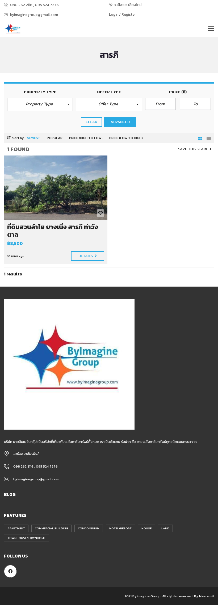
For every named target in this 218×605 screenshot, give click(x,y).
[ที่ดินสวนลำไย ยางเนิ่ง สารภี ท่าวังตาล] (55, 187)
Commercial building (51, 528)
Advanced (120, 122)
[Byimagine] (10, 28)
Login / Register (122, 14)
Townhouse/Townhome (26, 538)
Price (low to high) (126, 137)
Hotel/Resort (120, 528)
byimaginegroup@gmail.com (33, 15)
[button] (40, 104)
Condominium (88, 528)
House (146, 528)
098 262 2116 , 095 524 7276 (34, 5)
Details (86, 256)
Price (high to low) (86, 137)
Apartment (16, 528)
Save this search (194, 149)
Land (165, 528)
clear (91, 122)
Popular (54, 137)
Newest (33, 137)
